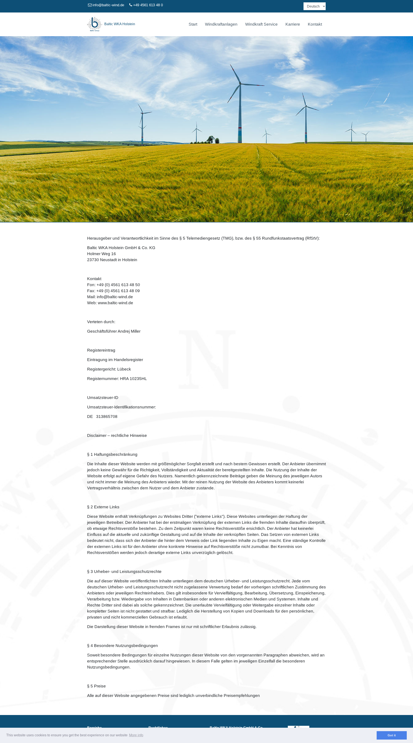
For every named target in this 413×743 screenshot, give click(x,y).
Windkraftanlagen (221, 24)
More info (136, 735)
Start (193, 24)
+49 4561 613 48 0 (148, 5)
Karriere (292, 24)
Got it (392, 735)
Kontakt (315, 24)
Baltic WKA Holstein (119, 24)
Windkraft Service (261, 24)
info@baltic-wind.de (108, 5)
